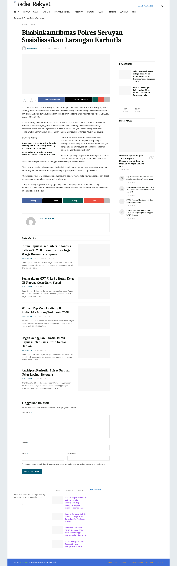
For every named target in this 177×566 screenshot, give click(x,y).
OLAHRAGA (124, 12)
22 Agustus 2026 (40, 258)
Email (25, 453)
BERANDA (26, 12)
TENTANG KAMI (111, 562)
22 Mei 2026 (38, 378)
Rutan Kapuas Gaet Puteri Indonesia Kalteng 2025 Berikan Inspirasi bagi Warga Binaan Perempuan (39, 145)
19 (53, 258)
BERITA (16, 12)
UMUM (32, 25)
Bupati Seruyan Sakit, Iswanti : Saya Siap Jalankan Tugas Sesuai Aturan (139, 178)
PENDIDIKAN (79, 12)
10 (49, 378)
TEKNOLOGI (112, 12)
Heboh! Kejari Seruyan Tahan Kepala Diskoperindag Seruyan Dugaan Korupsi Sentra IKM (131, 161)
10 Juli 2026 (38, 316)
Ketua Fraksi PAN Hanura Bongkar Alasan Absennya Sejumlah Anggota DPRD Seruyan (139, 212)
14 (49, 316)
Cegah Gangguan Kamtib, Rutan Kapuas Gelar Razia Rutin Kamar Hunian (44, 342)
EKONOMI (90, 12)
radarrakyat (24, 562)
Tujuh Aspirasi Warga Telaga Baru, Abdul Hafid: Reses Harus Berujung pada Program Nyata (144, 76)
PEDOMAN (123, 562)
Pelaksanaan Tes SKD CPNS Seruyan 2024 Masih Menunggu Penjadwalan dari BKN (140, 189)
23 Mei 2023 (47, 48)
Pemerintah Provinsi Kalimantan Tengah (29, 18)
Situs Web (71, 453)
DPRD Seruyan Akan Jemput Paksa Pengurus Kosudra (139, 201)
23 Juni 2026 (38, 350)
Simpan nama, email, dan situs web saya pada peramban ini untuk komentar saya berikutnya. (65, 464)
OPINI (134, 12)
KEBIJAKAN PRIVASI (136, 562)
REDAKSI (160, 562)
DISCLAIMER (150, 562)
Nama (25, 442)
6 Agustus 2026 (39, 287)
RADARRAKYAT (32, 48)
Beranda (25, 25)
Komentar (27, 412)
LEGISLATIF (46, 12)
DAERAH (35, 12)
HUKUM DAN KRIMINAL (62, 12)
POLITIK (100, 12)
